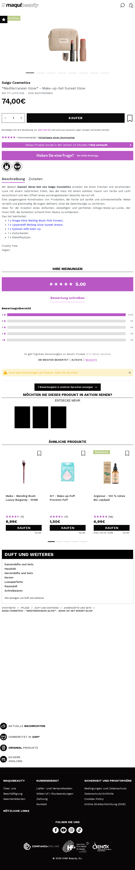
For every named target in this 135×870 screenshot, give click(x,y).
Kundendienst (47, 780)
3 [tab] (67, 541)
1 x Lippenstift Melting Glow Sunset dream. (35, 224)
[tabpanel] (67, 42)
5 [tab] (83, 541)
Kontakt (41, 804)
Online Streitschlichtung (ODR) (105, 804)
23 (39, 130)
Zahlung (42, 799)
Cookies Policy (94, 799)
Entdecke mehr (67, 400)
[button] (22, 417)
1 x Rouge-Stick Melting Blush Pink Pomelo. (35, 220)
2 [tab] (59, 541)
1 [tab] (51, 541)
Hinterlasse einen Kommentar (56, 137)
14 (44, 130)
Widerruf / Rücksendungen (54, 793)
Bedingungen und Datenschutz (105, 788)
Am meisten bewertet (53, 360)
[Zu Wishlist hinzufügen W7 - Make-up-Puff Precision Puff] (68, 453)
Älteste (77, 360)
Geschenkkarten (14, 799)
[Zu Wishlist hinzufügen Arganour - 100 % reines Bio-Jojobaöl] (112, 453)
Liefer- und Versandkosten (54, 788)
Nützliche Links (16, 810)
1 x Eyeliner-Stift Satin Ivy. (24, 229)
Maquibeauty (14, 780)
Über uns (9, 788)
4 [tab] (75, 541)
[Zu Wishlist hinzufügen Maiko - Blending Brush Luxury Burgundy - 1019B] (24, 453)
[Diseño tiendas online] (102, 846)
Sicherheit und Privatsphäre (108, 780)
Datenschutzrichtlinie (99, 793)
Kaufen (23, 528)
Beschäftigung (12, 793)
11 (49, 130)
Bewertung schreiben (67, 298)
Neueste (91, 360)
